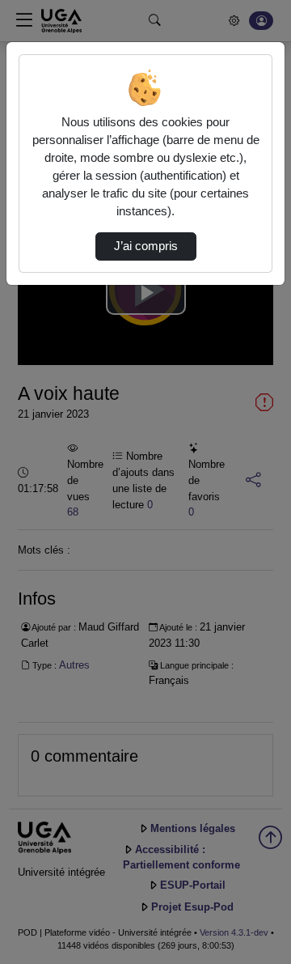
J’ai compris (146, 246)
